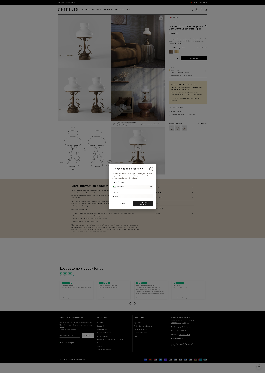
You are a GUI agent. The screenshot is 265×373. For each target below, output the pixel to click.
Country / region (118, 182)
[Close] (151, 169)
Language (115, 192)
